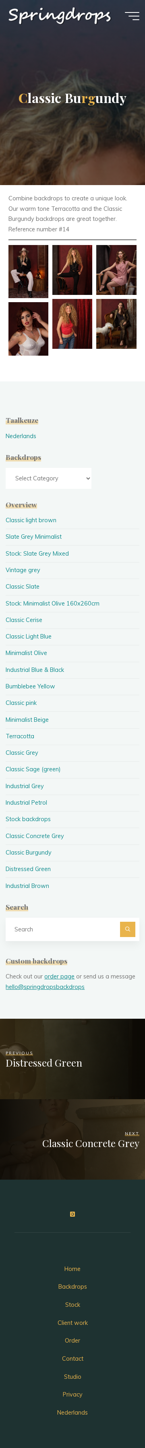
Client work (73, 1322)
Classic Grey (22, 752)
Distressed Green (28, 869)
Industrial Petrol (26, 802)
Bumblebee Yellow (30, 686)
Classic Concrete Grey (35, 836)
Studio (72, 1376)
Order (72, 1340)
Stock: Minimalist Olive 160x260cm (52, 603)
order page (59, 976)
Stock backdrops (28, 819)
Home (72, 1269)
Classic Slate (22, 586)
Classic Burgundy (29, 852)
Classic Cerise (24, 620)
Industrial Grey (25, 786)
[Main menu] (132, 16)
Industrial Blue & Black (35, 670)
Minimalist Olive (26, 653)
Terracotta (20, 736)
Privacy (73, 1394)
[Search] (127, 929)
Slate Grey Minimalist (34, 536)
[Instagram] (72, 1214)
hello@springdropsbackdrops (45, 987)
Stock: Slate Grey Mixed (37, 553)
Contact (72, 1358)
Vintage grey (23, 570)
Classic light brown (31, 520)
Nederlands (21, 436)
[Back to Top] (113, 1416)
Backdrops (72, 1286)
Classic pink (21, 702)
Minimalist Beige (27, 719)
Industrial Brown (27, 886)
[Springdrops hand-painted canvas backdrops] (60, 16)
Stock (72, 1304)
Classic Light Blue (29, 636)
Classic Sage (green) (33, 769)
